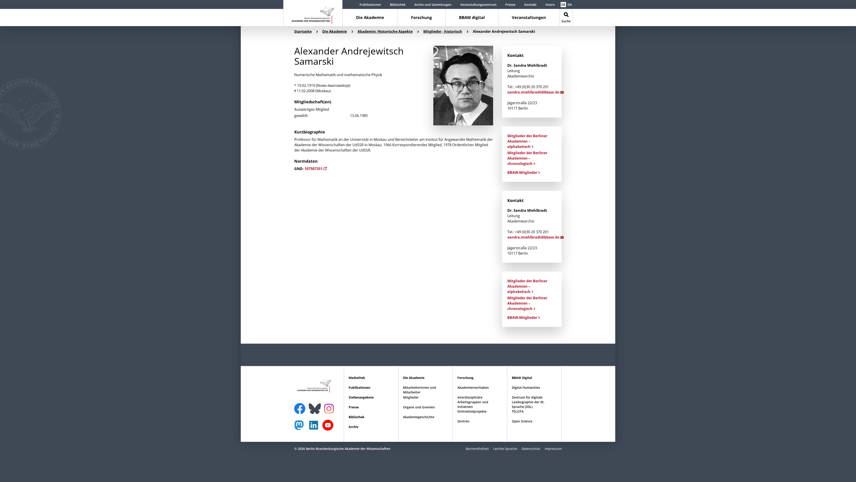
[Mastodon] (300, 427)
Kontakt (530, 4)
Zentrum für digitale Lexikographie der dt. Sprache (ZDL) (528, 402)
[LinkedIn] (314, 427)
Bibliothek (397, 4)
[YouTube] (329, 427)
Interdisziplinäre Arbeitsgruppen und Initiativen (472, 402)
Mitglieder (411, 397)
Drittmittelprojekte (472, 411)
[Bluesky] (316, 406)
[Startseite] (312, 13)
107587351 (314, 168)
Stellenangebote (361, 397)
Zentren (463, 421)
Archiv (353, 427)
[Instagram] (330, 408)
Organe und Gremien (419, 407)
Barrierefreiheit (477, 449)
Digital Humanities (526, 387)
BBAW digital (472, 17)
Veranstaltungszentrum (478, 4)
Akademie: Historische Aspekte (385, 31)
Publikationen (370, 4)
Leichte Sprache (505, 449)
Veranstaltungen (529, 17)
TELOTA (517, 411)
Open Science (522, 421)
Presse (510, 4)
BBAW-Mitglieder (522, 172)
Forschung (421, 17)
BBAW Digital (522, 378)
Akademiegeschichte (418, 417)
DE (563, 4)
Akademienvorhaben (473, 387)
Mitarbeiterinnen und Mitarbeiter (419, 389)
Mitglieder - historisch (442, 31)
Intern (550, 4)
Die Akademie (370, 17)
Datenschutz (531, 449)
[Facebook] (301, 406)
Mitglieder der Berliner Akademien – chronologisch (527, 158)
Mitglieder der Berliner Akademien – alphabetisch (527, 141)
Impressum (553, 449)
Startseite (303, 31)
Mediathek (357, 378)
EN (570, 4)
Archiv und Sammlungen (432, 4)
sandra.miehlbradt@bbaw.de (533, 92)
